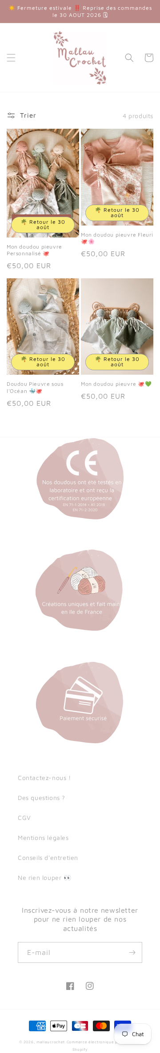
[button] (11, 57)
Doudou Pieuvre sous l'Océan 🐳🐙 (35, 387)
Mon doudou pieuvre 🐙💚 (116, 383)
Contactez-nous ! (44, 777)
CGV (24, 817)
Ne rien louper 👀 (45, 877)
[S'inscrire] (132, 952)
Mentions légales (43, 837)
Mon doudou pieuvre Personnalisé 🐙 (34, 250)
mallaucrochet (50, 1042)
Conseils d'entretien (48, 857)
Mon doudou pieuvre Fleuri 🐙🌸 (117, 238)
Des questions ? (41, 797)
